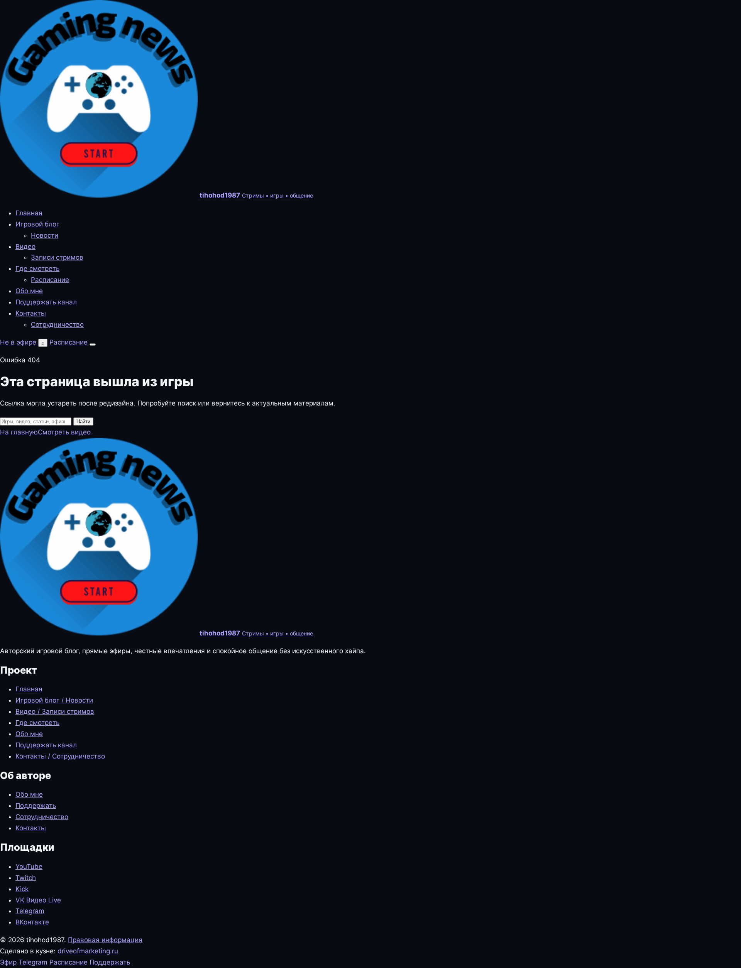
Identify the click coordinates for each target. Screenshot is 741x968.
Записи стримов (57, 257)
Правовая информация (105, 940)
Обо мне (29, 291)
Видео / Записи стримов (54, 711)
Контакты (30, 313)
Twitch (25, 878)
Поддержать (35, 805)
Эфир (8, 962)
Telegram (29, 911)
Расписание (50, 280)
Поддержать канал (46, 302)
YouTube (28, 866)
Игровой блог (37, 224)
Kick (22, 889)
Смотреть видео (64, 432)
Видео (25, 246)
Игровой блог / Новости (54, 700)
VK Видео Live (38, 900)
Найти (83, 421)
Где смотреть (37, 268)
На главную (19, 432)
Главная (28, 213)
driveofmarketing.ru (88, 951)
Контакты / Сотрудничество (60, 756)
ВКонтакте (32, 922)
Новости (44, 235)
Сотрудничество (57, 324)
